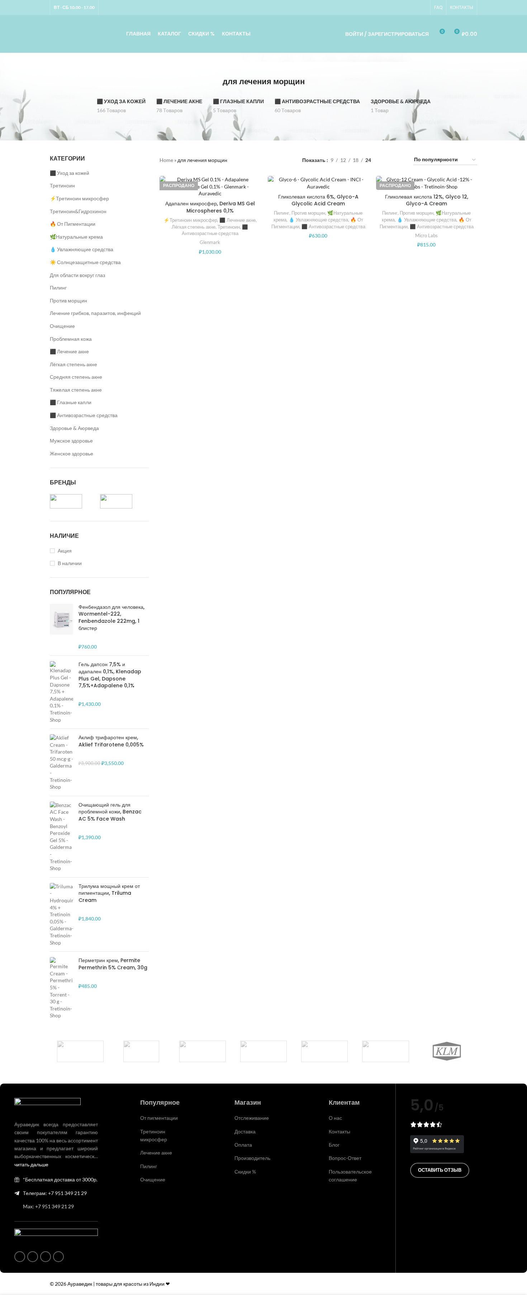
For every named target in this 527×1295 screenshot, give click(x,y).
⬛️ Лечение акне (69, 351)
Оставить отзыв (439, 1170)
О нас (335, 1118)
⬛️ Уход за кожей (69, 173)
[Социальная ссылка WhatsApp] (405, 8)
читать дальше (31, 1164)
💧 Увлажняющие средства (81, 249)
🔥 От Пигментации (72, 224)
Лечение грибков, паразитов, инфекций (95, 313)
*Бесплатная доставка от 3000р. (60, 1179)
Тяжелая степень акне (76, 390)
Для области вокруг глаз (77, 275)
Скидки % (245, 1172)
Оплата (243, 1145)
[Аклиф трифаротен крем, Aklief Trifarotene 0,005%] (61, 762)
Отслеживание (251, 1118)
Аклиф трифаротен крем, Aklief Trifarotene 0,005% (111, 741)
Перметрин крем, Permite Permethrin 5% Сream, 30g (113, 964)
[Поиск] (329, 34)
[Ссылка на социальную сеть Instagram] (396, 8)
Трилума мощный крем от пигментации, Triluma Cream (109, 893)
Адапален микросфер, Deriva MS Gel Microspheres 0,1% (210, 207)
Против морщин (68, 300)
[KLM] (446, 1051)
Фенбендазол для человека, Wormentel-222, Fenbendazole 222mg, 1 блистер (111, 618)
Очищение (62, 326)
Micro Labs (426, 235)
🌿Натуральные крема (76, 237)
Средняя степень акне (76, 377)
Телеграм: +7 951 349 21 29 (55, 1193)
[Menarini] (385, 1051)
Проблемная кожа (71, 339)
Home (166, 160)
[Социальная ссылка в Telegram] (422, 8)
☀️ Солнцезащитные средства (85, 262)
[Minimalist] (263, 1051)
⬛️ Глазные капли (70, 402)
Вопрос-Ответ (345, 1158)
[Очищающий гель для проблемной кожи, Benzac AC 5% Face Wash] (61, 837)
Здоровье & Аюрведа (74, 428)
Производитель (252, 1158)
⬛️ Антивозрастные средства (84, 415)
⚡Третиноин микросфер (79, 198)
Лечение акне (156, 1153)
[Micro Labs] (324, 1051)
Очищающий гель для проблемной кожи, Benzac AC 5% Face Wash (110, 812)
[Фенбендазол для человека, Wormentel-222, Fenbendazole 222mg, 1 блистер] (61, 627)
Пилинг (58, 288)
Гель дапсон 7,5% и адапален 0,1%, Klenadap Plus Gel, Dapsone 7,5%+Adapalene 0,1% (110, 675)
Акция (65, 551)
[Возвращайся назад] (214, 82)
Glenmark (210, 242)
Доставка (245, 1131)
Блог (334, 1145)
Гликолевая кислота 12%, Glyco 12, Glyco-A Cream (426, 200)
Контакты (339, 1131)
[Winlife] (80, 1051)
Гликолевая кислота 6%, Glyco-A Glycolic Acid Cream (318, 200)
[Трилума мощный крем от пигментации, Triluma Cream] (61, 914)
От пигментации (159, 1118)
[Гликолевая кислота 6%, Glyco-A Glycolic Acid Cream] (318, 183)
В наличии (70, 563)
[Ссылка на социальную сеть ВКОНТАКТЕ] (413, 8)
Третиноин (62, 185)
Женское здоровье (71, 453)
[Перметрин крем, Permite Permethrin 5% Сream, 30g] (61, 988)
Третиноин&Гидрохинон (78, 211)
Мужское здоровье (71, 441)
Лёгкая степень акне (73, 364)
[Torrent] (202, 1051)
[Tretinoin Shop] (141, 1051)
